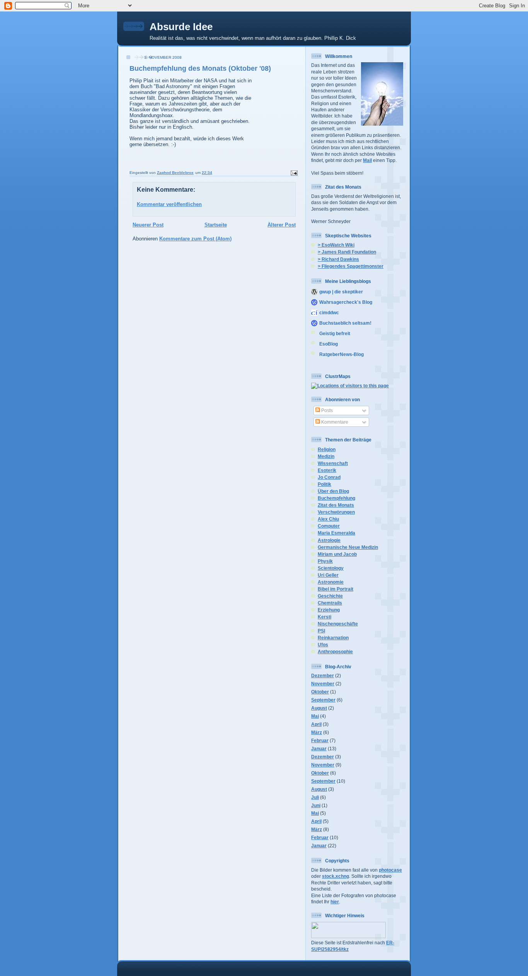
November (322, 683)
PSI (321, 630)
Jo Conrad (329, 477)
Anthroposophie (335, 651)
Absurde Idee (181, 26)
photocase (390, 869)
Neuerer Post (148, 225)
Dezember (322, 675)
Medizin (326, 456)
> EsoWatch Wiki (336, 244)
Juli (315, 797)
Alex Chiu (328, 518)
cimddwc (329, 312)
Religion (327, 449)
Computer (329, 525)
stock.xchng (335, 876)
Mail (367, 160)
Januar (319, 748)
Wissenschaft (333, 463)
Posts (326, 410)
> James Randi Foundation (347, 251)
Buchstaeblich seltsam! (345, 322)
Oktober (320, 691)
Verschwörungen (336, 511)
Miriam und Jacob (337, 554)
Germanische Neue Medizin (348, 547)
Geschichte (330, 595)
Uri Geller (328, 574)
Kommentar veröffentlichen (169, 204)
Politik (324, 484)
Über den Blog (333, 491)
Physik (325, 561)
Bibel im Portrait (335, 588)
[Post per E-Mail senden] (294, 172)
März (316, 732)
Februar (320, 740)
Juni (315, 805)
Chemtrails (330, 602)
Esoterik (327, 470)
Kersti (324, 616)
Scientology (331, 568)
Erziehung (329, 609)
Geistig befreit (334, 333)
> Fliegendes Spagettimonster (350, 266)
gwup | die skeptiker (341, 291)
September (323, 699)
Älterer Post (281, 225)
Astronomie (331, 581)
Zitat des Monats (336, 505)
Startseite (215, 225)
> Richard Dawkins (338, 259)
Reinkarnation (333, 637)
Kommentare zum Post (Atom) (195, 239)
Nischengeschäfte (338, 623)
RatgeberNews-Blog (341, 354)
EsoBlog (328, 343)
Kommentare (334, 421)
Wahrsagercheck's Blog (345, 302)
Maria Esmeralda (336, 532)
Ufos (323, 644)
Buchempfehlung (336, 498)
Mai (315, 716)
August (319, 707)
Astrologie (329, 540)
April (316, 724)
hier (334, 901)
